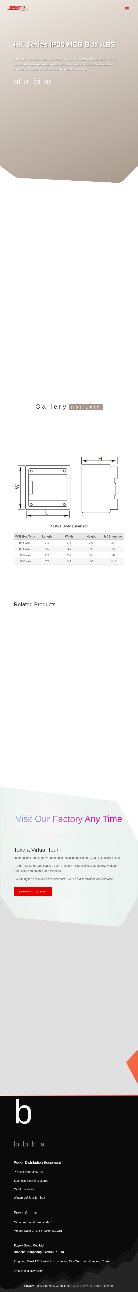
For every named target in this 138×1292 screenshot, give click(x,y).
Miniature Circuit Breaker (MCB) (69, 635)
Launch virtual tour (32, 891)
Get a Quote (69, 431)
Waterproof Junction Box (29, 1197)
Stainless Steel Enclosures (31, 1180)
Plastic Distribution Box (28, 1172)
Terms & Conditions (57, 1285)
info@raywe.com (32, 1270)
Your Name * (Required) (32, 971)
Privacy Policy (33, 1285)
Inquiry (58, 953)
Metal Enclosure (24, 1189)
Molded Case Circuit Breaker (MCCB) (69, 675)
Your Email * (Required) (32, 988)
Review (79, 953)
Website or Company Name (33, 1004)
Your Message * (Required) (33, 1021)
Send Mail (34, 1076)
